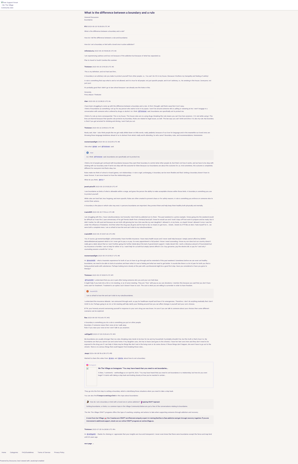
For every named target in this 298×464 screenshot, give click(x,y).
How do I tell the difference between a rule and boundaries (105, 38)
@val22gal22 (91, 434)
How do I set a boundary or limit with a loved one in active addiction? (109, 44)
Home (4, 452)
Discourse (13, 461)
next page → (89, 444)
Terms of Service (44, 452)
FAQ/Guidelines (28, 452)
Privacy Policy (59, 452)
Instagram (92, 365)
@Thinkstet (142, 111)
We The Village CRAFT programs (100, 412)
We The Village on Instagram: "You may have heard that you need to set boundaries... (133, 369)
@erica (120, 358)
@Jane (111, 358)
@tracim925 (91, 261)
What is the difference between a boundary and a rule (119, 13)
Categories (14, 452)
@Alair (95, 147)
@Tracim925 (89, 280)
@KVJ (101, 180)
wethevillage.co (148, 421)
